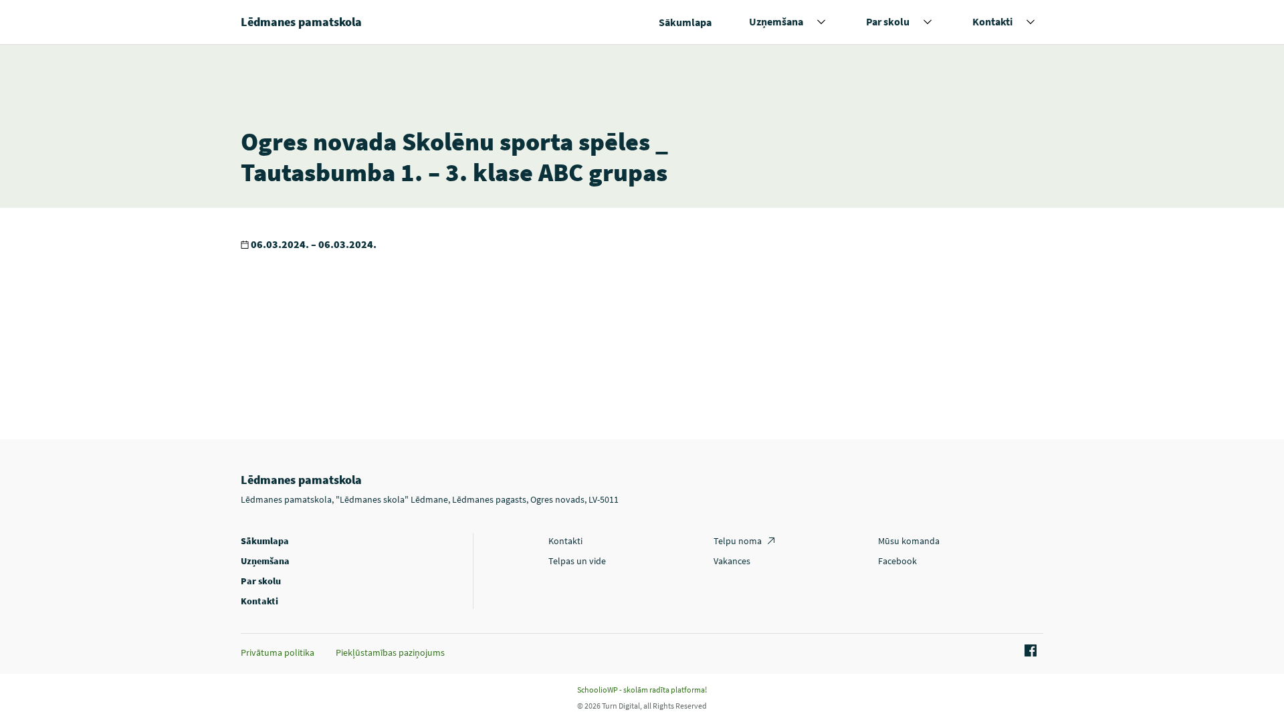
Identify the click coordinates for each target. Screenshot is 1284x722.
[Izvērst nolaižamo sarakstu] (821, 22)
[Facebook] (1028, 651)
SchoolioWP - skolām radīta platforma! (642, 690)
